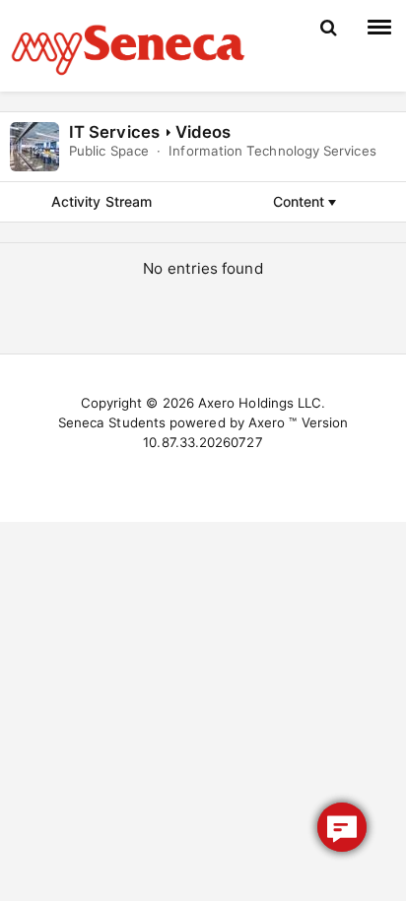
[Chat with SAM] (342, 827)
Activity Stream (101, 201)
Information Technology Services (272, 151)
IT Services (114, 132)
